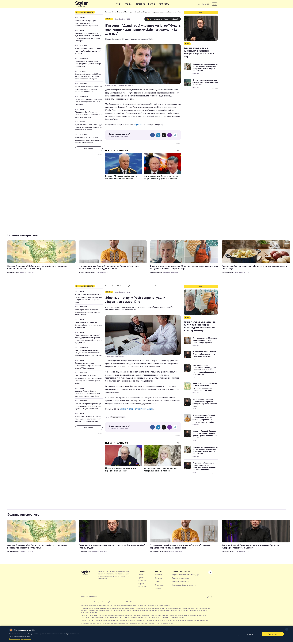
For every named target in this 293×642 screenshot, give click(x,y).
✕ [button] (286, 629)
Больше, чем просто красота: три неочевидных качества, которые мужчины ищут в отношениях (205, 67)
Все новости (88, 149)
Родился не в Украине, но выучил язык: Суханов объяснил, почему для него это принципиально (88, 419)
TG (158, 135)
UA (203, 4)
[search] (198, 4)
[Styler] (81, 4)
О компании (159, 585)
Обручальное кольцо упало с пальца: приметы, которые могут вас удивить (88, 63)
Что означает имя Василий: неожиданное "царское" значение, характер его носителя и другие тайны (109, 267)
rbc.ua (214, 4)
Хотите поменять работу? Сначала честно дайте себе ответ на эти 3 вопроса (88, 51)
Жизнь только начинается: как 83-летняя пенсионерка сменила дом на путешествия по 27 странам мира (184, 267)
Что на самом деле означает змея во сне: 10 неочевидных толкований (205, 82)
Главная (108, 12)
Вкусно (151, 4)
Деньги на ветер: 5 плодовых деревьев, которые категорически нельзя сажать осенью (88, 140)
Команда (158, 581)
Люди (118, 4)
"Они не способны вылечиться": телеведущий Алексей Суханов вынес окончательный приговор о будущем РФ (88, 339)
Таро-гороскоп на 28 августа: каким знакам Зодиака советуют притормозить (88, 312)
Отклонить (249, 634)
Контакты (158, 578)
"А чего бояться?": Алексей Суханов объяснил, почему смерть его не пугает (88, 324)
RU (208, 4)
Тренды (128, 4)
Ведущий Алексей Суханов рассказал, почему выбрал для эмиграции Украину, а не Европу (87, 393)
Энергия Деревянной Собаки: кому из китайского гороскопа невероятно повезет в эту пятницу (37, 267)
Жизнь (114, 12)
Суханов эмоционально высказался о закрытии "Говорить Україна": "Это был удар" (199, 52)
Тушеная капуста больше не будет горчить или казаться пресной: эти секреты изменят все (88, 127)
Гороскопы (164, 4)
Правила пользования (180, 578)
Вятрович (137, 124)
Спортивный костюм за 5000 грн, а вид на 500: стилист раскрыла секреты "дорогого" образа (88, 76)
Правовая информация (180, 581)
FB (152, 135)
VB (170, 135)
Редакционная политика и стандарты (186, 575)
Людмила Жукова (13, 272)
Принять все (273, 634)
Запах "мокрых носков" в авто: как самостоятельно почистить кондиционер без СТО (89, 89)
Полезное (140, 4)
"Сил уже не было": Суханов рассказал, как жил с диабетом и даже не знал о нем (88, 114)
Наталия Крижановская (87, 272)
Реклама (158, 588)
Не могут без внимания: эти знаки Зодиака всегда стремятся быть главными (88, 101)
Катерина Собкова (85, 551)
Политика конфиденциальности (184, 585)
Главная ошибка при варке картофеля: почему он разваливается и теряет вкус (86, 23)
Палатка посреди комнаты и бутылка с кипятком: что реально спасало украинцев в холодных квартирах (88, 37)
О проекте (158, 575)
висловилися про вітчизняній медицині (136, 409)
